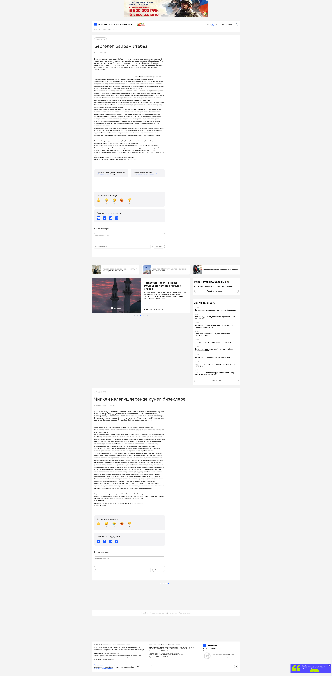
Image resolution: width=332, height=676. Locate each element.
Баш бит (97, 29)
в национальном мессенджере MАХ (145, 174)
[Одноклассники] (104, 218)
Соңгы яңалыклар (110, 29)
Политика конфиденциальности (104, 668)
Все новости (216, 381)
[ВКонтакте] (98, 218)
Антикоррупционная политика (103, 664)
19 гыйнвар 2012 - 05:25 (100, 405)
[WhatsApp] (116, 218)
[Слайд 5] (147, 315)
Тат (216, 25)
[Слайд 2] (137, 315)
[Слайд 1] (134, 315)
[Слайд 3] (140, 315)
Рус (208, 25)
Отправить (158, 246)
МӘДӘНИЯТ (100, 39)
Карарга (314, 671)
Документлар (172, 613)
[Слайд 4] (143, 315)
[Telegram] (110, 218)
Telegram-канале (104, 174)
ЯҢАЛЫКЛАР (101, 392)
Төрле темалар (185, 613)
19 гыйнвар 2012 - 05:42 (100, 52)
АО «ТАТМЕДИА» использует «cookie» (105, 666)
